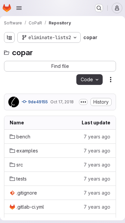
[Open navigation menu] (19, 8)
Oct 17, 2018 (62, 101)
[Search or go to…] (99, 8)
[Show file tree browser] (9, 37)
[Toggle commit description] (83, 102)
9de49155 (37, 101)
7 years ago (97, 136)
